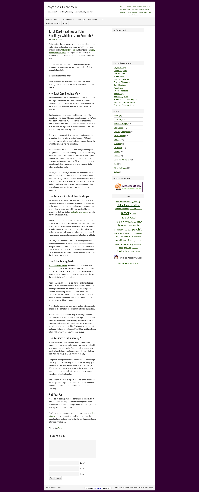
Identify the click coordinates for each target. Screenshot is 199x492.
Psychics (128, 12)
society (130, 244)
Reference (128, 236)
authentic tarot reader (79, 212)
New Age (141, 9)
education (134, 205)
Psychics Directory (62, 7)
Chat (65, 23)
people (135, 225)
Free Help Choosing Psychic (125, 99)
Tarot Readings (120, 85)
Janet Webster (56, 39)
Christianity (129, 6)
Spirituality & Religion (137, 12)
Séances (145, 12)
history (126, 212)
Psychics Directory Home (124, 105)
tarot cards (130, 251)
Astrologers (118, 88)
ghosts (132, 208)
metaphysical (128, 217)
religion (134, 241)
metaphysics (122, 221)
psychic (137, 229)
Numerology (147, 9)
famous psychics (122, 208)
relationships (123, 240)
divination (122, 205)
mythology (133, 222)
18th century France (69, 49)
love (134, 213)
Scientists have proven (58, 265)
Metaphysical (146, 6)
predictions (128, 230)
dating (137, 201)
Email (82, 468)
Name (82, 463)
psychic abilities (120, 233)
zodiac (137, 251)
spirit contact (137, 244)
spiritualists (135, 248)
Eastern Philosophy (137, 6)
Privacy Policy (148, 487)
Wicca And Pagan (133, 15)
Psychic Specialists (53, 23)
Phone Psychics (69, 19)
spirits (121, 247)
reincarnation (137, 237)
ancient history (121, 201)
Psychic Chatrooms (122, 82)
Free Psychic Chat (121, 76)
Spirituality (122, 250)
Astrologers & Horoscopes (87, 19)
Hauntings (138, 209)
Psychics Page (120, 68)
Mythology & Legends (125, 9)
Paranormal (122, 12)
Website (82, 474)
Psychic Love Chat (121, 79)
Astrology (122, 6)
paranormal (127, 225)
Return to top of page (53, 487)
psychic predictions (134, 233)
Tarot (149, 12)
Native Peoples (134, 9)
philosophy (118, 229)
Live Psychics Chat (122, 74)
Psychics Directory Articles (125, 102)
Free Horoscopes (121, 91)
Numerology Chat (121, 97)
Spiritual (127, 247)
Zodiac (140, 15)
